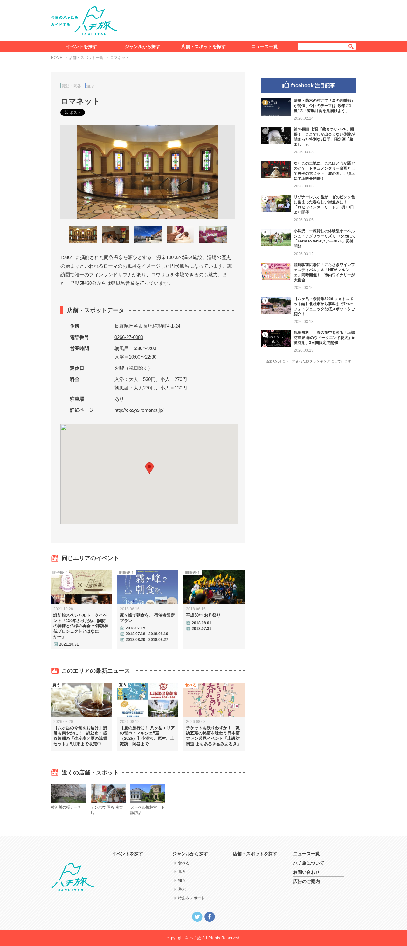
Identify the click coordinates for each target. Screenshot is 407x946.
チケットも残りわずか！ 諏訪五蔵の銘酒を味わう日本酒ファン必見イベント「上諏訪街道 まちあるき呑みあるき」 (213, 735)
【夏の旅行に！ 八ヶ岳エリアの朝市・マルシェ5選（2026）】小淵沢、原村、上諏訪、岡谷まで (147, 735)
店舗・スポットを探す (203, 46)
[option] (147, 172)
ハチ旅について (308, 862)
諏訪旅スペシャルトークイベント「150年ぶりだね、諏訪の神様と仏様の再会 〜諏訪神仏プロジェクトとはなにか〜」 (80, 626)
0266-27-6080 (128, 337)
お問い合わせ (306, 872)
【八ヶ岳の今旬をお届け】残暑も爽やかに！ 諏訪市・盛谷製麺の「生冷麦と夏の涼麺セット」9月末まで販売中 (80, 735)
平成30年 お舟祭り (203, 615)
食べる (184, 863)
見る (182, 871)
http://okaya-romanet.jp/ (138, 410)
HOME (56, 57)
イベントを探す (81, 46)
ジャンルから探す (142, 46)
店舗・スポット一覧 (86, 57)
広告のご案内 (306, 881)
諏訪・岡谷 (71, 86)
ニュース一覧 (264, 46)
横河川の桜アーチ (66, 807)
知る (182, 880)
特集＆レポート (191, 898)
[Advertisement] (241, 19)
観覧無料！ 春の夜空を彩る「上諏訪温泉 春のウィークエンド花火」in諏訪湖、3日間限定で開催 (324, 337)
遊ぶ (90, 86)
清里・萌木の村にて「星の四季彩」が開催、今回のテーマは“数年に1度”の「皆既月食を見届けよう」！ (324, 105)
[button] (149, 468)
